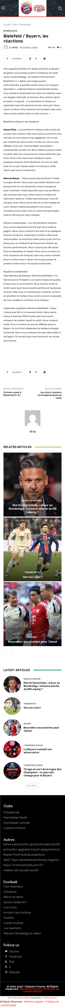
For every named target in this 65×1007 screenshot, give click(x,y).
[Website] (6, 972)
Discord (14, 951)
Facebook (15, 956)
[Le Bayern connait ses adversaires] (12, 749)
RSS (11, 962)
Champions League (33, 745)
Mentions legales (31, 989)
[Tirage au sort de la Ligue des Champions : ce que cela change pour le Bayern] (12, 771)
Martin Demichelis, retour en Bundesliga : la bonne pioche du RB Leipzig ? (33, 508)
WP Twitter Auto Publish (19, 998)
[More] (44, 58)
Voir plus (31, 785)
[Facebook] (6, 956)
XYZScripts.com (49, 998)
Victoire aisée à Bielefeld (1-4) (12, 393)
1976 (15, 47)
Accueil (6, 24)
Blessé (32, 637)
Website (14, 972)
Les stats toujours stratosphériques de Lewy (50, 395)
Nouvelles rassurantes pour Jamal (32, 641)
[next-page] (11, 652)
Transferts (32, 572)
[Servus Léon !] (32, 549)
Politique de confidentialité (41, 990)
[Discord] (6, 951)
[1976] (6, 47)
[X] (6, 967)
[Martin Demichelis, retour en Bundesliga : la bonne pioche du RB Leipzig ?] (32, 485)
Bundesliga (25, 24)
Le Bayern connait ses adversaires (38, 751)
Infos (15, 24)
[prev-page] (5, 652)
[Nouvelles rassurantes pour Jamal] (32, 614)
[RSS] (6, 962)
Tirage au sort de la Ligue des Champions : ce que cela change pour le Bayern (43, 772)
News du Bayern (32, 500)
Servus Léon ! (32, 577)
